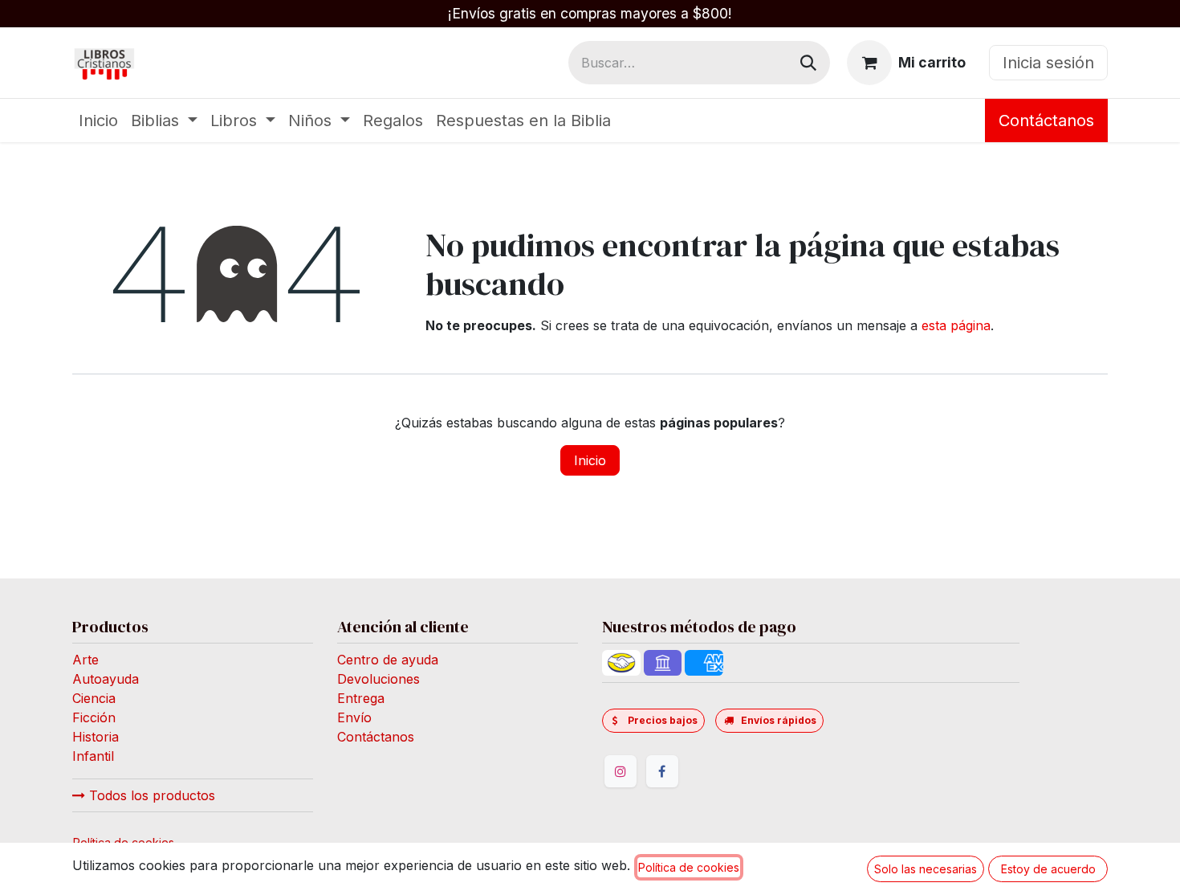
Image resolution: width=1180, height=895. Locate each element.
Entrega (361, 698)
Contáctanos (1046, 120)
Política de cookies (688, 867)
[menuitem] (98, 120)
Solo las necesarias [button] (925, 869)
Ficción (94, 717)
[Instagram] (620, 771)
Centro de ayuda (387, 660)
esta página (956, 325)
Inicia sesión (1048, 62)
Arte (85, 660)
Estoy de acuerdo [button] (1048, 869)
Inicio (590, 460)
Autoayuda (105, 679)
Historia (95, 737)
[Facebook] (662, 771)
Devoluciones (378, 679)
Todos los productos (150, 795)
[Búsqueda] (808, 62)
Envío (354, 717)
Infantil (93, 756)
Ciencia (94, 698)
